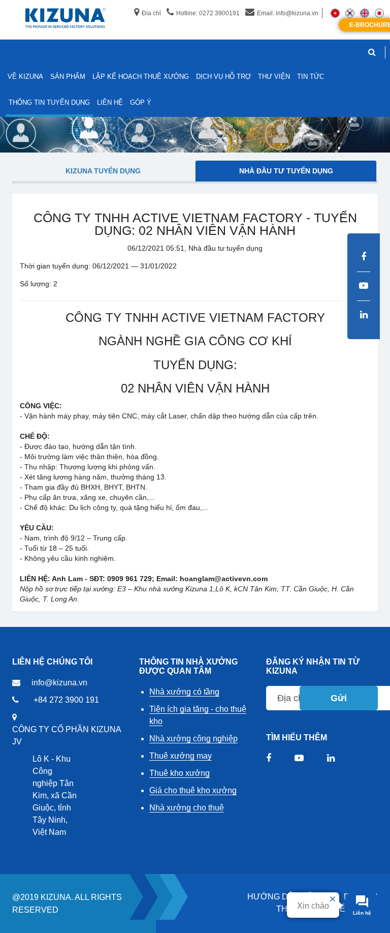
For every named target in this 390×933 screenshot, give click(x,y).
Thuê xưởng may (180, 755)
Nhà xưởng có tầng (184, 691)
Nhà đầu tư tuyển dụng (286, 171)
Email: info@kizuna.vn (287, 13)
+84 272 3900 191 (66, 700)
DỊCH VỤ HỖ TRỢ (223, 76)
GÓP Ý (140, 102)
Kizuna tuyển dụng (103, 171)
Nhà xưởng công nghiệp (193, 738)
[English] (364, 12)
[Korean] (349, 12)
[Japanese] (379, 12)
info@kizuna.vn (59, 682)
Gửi (339, 698)
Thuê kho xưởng (179, 773)
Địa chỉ (151, 13)
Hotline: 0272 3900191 (208, 13)
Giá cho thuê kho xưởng (193, 790)
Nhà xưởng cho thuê (186, 807)
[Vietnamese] (335, 12)
